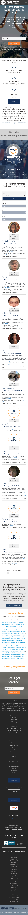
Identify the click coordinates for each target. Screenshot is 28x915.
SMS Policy (14, 722)
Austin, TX (14, 859)
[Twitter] (12, 818)
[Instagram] (19, 818)
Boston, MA (14, 862)
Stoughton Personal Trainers (14, 637)
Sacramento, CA (14, 896)
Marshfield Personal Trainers (18, 645)
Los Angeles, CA (14, 877)
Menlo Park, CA (14, 878)
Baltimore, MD (14, 861)
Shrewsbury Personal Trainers (9, 622)
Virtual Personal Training (14, 728)
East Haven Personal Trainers (9, 656)
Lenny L (5, 549)
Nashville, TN (14, 887)
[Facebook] (8, 818)
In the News (14, 770)
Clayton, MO (14, 869)
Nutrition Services (14, 772)
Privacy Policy (14, 719)
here (8, 827)
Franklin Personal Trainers (8, 629)
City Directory (14, 751)
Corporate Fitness (14, 740)
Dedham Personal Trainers (13, 631)
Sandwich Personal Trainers (18, 651)
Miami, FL (14, 882)
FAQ (14, 754)
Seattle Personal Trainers (17, 658)
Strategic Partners (14, 766)
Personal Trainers (14, 764)
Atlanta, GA (14, 857)
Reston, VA (14, 894)
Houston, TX (14, 875)
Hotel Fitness (14, 745)
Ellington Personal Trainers (8, 647)
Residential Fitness (14, 743)
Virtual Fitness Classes (14, 733)
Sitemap (14, 756)
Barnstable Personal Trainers (18, 654)
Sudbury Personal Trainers (17, 624)
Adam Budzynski (8, 388)
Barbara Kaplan (8, 519)
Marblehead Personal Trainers (18, 642)
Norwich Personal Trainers (13, 649)
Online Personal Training (14, 730)
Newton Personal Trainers (17, 628)
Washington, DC (14, 901)
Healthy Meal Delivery (14, 775)
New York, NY (14, 889)
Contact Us (14, 747)
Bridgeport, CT (14, 864)
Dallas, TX (14, 871)
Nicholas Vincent (8, 313)
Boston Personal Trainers (8, 635)
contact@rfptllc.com (17, 829)
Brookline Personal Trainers (18, 633)
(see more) (10, 251)
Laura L (5, 451)
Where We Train (14, 724)
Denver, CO (14, 873)
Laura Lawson (7, 483)
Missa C (5, 350)
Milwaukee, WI (14, 883)
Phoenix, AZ (14, 891)
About (14, 717)
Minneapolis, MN (14, 885)
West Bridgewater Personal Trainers (11, 644)
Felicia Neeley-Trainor (10, 241)
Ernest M (5, 277)
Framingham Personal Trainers (9, 626)
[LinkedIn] (16, 818)
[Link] (10, 2)
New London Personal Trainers (9, 653)
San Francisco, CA (14, 898)
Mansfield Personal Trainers (18, 638)
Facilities (14, 768)
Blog (14, 749)
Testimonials (14, 726)
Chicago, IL (14, 866)
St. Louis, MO (14, 899)
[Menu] (26, 2)
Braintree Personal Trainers (8, 640)
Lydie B (5, 424)
